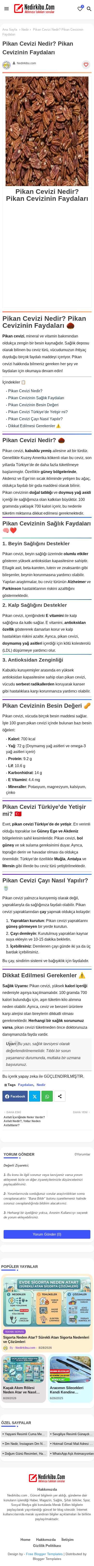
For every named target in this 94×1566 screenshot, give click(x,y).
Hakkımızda (46, 1540)
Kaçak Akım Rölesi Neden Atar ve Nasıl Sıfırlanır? (19, 1390)
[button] (89, 9)
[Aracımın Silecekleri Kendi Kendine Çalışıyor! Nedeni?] (70, 1369)
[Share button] (60, 1096)
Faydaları (25, 1085)
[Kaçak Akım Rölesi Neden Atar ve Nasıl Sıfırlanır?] (23, 1369)
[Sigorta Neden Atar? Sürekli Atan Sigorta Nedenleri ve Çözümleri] (47, 1302)
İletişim (67, 1540)
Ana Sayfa (9, 29)
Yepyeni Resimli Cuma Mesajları (26, 1434)
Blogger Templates (47, 1559)
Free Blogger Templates (44, 1554)
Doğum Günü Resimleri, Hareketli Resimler (26, 1453)
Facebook (18, 1096)
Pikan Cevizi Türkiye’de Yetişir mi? (38, 412)
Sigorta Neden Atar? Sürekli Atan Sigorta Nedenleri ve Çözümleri (46, 1339)
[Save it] (86, 64)
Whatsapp (47, 1096)
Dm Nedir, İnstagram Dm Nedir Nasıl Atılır (26, 1444)
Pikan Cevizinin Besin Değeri (33, 405)
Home (25, 1540)
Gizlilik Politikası (47, 1546)
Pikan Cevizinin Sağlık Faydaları (36, 398)
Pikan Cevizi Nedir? (25, 391)
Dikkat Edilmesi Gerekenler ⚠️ (34, 426)
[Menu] (6, 9)
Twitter (34, 1096)
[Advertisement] (47, 251)
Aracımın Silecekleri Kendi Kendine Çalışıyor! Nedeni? (66, 1390)
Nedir (25, 29)
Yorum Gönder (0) (47, 1234)
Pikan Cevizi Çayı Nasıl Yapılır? (35, 419)
